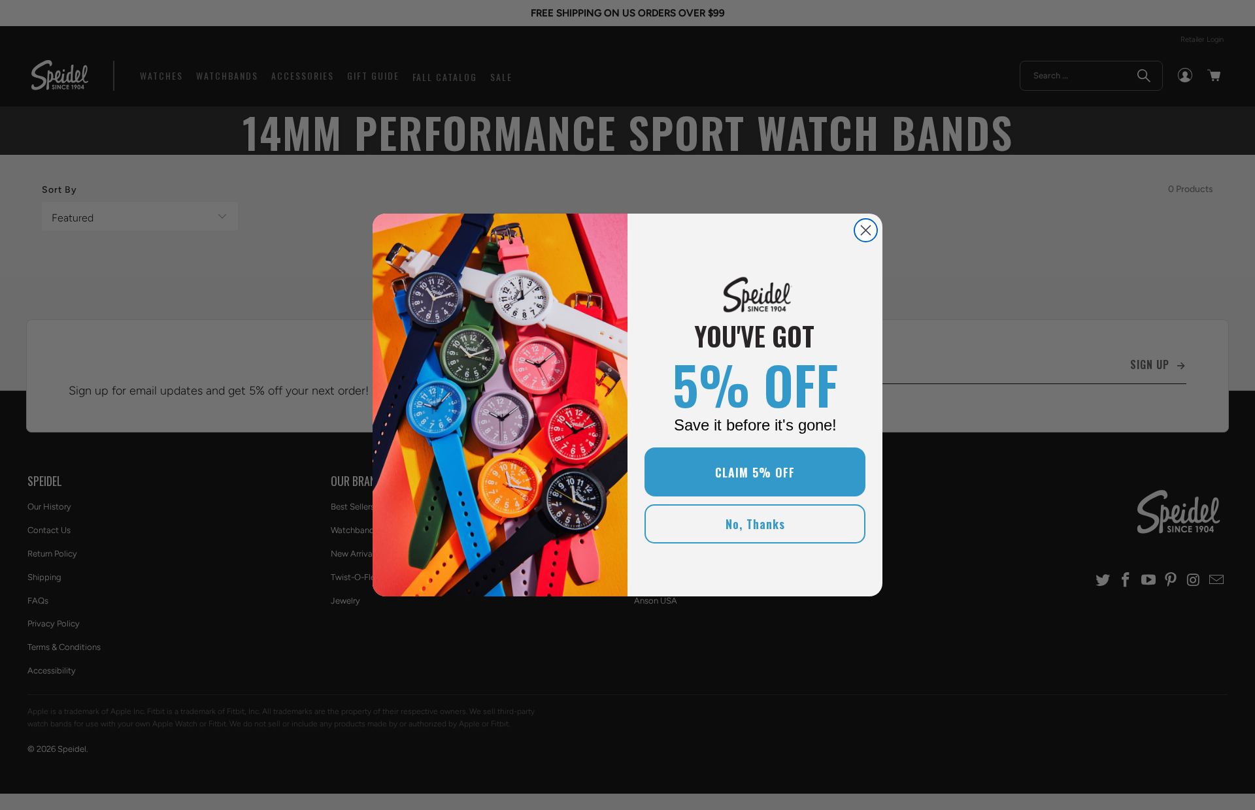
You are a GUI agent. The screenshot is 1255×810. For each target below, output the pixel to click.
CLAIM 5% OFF (755, 472)
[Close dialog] (865, 230)
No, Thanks (755, 523)
